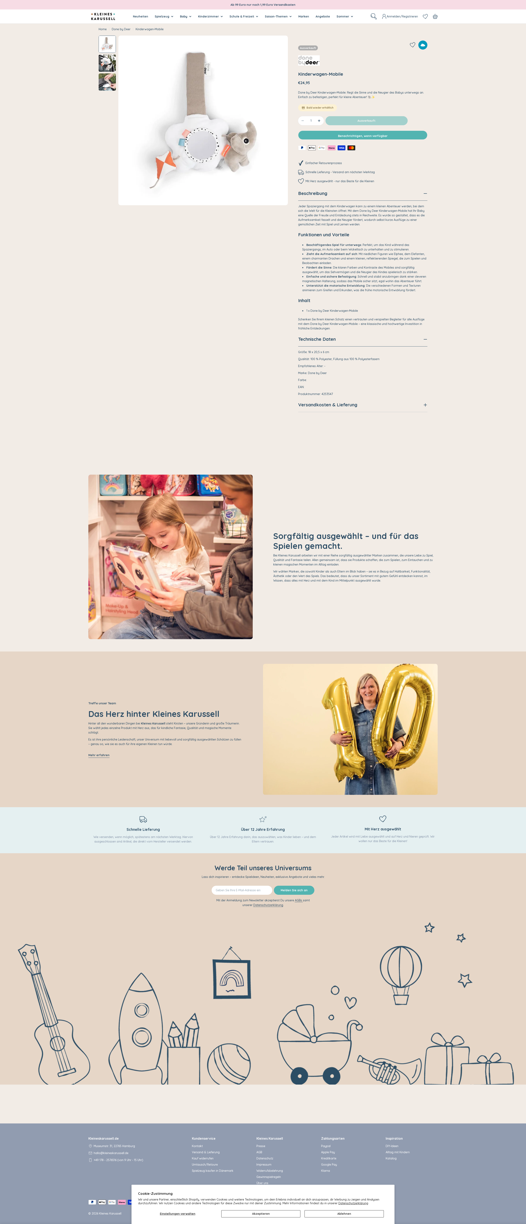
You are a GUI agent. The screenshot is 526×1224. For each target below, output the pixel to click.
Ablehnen (344, 1214)
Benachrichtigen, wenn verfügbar (363, 136)
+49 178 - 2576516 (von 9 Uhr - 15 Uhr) (118, 1160)
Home (103, 29)
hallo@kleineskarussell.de (111, 1153)
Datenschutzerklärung (353, 1203)
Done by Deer (121, 29)
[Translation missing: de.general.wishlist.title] (425, 16)
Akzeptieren (261, 1214)
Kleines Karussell (110, 1213)
